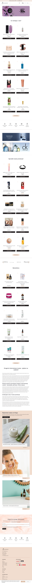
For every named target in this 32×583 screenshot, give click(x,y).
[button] (15, 15)
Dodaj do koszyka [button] (9, 38)
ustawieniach (3, 582)
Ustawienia (28, 581)
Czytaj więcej (24, 447)
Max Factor (19, 378)
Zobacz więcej (16, 115)
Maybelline (17, 378)
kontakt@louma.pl (19, 0)
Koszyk (3, 571)
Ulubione (3, 572)
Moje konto (3, 570)
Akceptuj (23, 581)
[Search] (19, 3)
